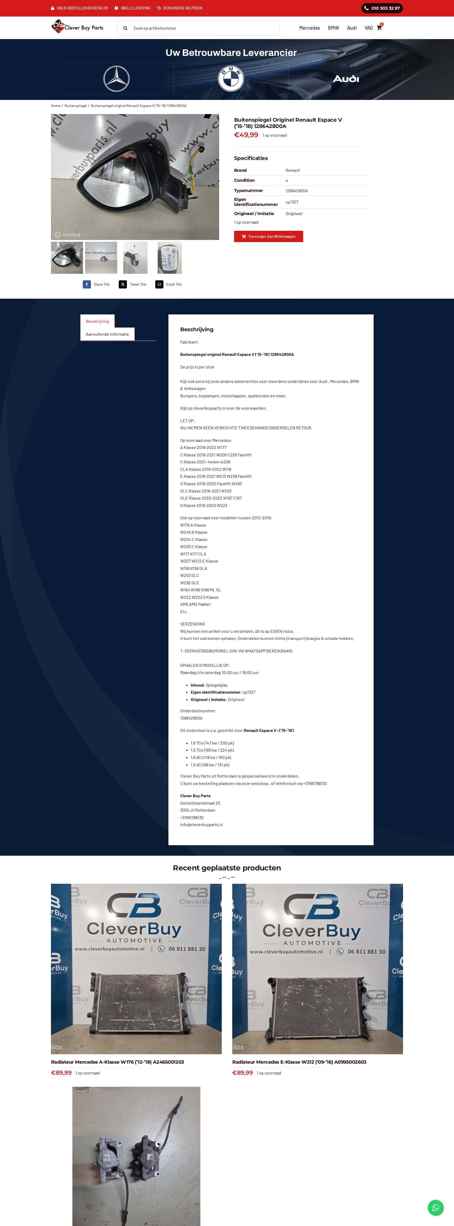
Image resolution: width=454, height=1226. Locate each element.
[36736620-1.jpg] (135, 177)
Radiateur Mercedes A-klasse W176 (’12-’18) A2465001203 (117, 1062)
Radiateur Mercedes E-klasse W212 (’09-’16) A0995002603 (299, 1062)
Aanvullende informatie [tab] (107, 333)
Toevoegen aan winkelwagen (272, 236)
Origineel (294, 213)
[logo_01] (77, 18)
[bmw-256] (231, 67)
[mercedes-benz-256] (116, 67)
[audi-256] (346, 67)
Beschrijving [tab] (97, 321)
